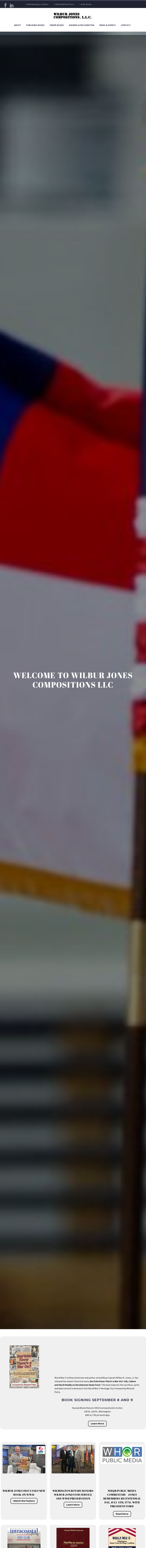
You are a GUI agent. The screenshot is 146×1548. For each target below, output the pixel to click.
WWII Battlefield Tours (64, 4)
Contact (126, 25)
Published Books (35, 25)
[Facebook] (5, 5)
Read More (122, 1514)
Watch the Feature (24, 1500)
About (17, 25)
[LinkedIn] (12, 5)
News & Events (107, 25)
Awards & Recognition (81, 25)
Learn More (97, 1423)
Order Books (86, 4)
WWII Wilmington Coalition (37, 4)
